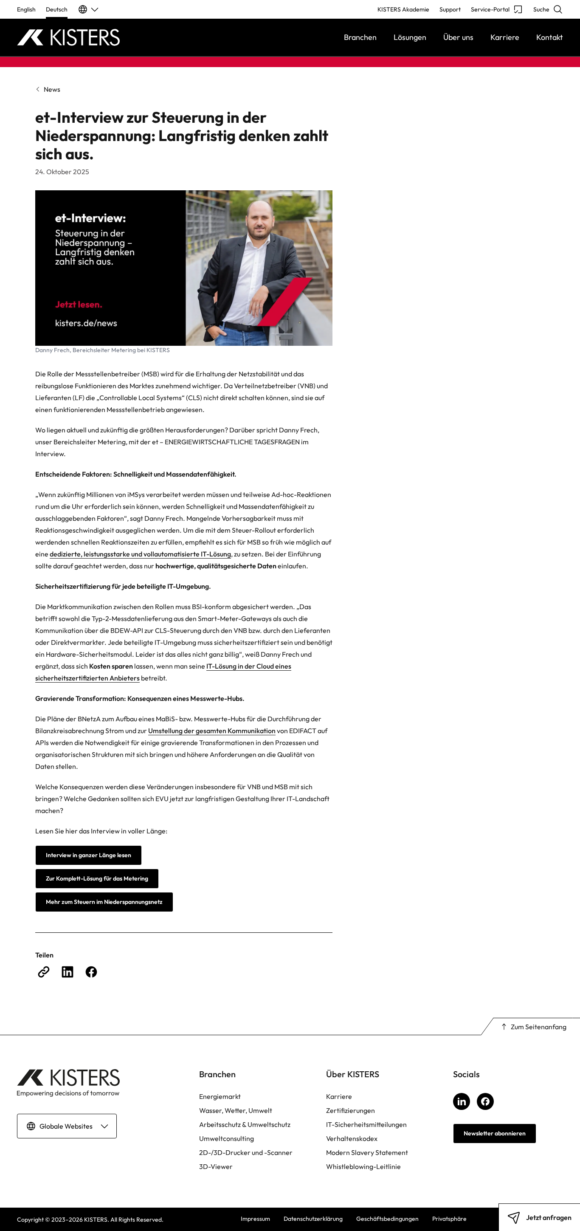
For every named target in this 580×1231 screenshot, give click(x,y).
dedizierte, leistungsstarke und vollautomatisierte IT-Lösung (140, 554)
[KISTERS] (85, 37)
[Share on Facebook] (91, 971)
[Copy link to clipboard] (43, 971)
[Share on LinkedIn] (67, 971)
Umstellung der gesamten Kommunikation (212, 730)
